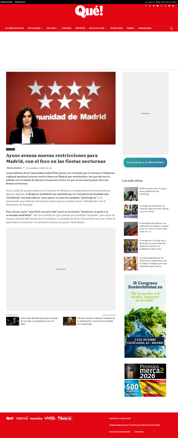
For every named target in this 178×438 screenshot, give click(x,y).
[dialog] (89, 219)
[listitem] (89, 212)
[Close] (137, 174)
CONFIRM (70, 259)
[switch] (123, 218)
